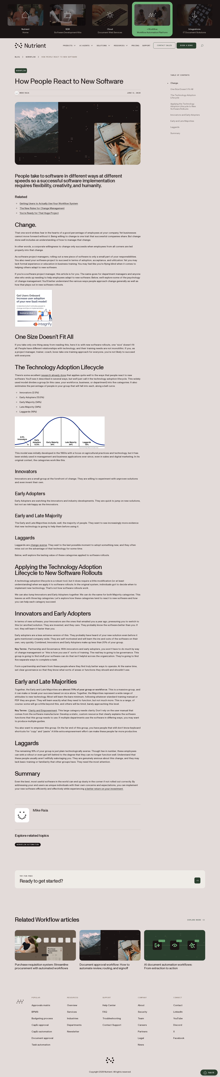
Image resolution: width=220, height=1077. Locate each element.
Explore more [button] (194, 920)
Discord (177, 1025)
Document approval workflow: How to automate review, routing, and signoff (104, 966)
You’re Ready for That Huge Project (39, 213)
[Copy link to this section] (11, 181)
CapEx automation (42, 1031)
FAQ (105, 1012)
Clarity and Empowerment (42, 710)
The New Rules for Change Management (42, 208)
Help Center (109, 1005)
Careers (142, 1025)
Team (141, 1018)
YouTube (178, 1018)
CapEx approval (40, 1025)
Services (72, 1012)
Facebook (178, 1038)
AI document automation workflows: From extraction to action (168, 966)
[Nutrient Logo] (30, 45)
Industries (72, 1018)
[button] (69, 45)
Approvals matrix (41, 1005)
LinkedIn (178, 1012)
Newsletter (73, 1031)
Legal (141, 1038)
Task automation (41, 1044)
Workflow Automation (28, 844)
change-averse (38, 545)
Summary (175, 133)
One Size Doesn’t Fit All (181, 89)
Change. (174, 83)
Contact (177, 1005)
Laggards (174, 127)
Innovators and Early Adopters (185, 115)
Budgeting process (42, 1018)
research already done (53, 375)
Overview (72, 1005)
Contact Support (112, 1025)
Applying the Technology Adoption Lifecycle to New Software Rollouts (183, 107)
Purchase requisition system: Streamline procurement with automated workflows (41, 966)
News (141, 1044)
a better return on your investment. (104, 788)
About (141, 1005)
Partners (142, 1031)
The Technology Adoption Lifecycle (183, 96)
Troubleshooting (112, 1018)
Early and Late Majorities (182, 121)
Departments (74, 1025)
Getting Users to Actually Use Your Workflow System (49, 203)
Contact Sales (164, 45)
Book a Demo (186, 45)
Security (142, 1012)
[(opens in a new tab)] (78, 308)
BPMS (35, 1012)
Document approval (42, 1038)
